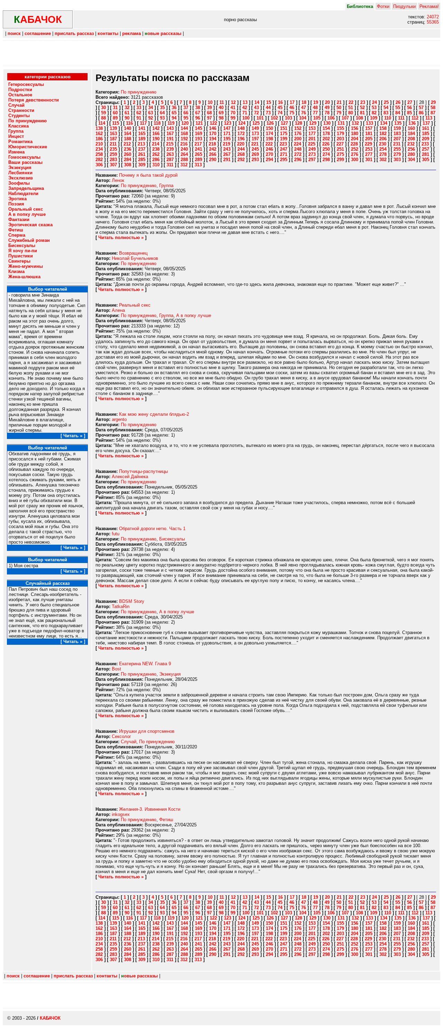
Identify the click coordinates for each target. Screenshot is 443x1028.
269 (255, 154)
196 (241, 138)
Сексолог (121, 736)
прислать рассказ (74, 33)
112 (415, 118)
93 (162, 118)
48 (315, 107)
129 (312, 123)
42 (244, 107)
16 (280, 102)
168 (184, 133)
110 (387, 118)
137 (426, 123)
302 (383, 159)
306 (99, 164)
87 (433, 112)
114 (101, 123)
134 (383, 123)
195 (226, 138)
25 (386, 102)
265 (198, 154)
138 (99, 128)
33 (138, 107)
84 (397, 112)
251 (340, 149)
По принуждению (138, 92)
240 (184, 149)
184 (411, 133)
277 (368, 154)
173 (255, 133)
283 (113, 159)
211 (113, 144)
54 (385, 107)
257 (425, 149)
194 (212, 138)
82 (374, 112)
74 (280, 112)
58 (433, 107)
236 (127, 149)
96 (197, 118)
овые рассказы (163, 33)
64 (162, 112)
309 (141, 164)
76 (303, 112)
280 (411, 154)
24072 (433, 16)
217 (198, 144)
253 (368, 149)
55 (397, 107)
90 (127, 118)
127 (284, 123)
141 (141, 128)
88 (103, 118)
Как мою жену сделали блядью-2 (154, 414)
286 (156, 159)
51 (350, 107)
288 (184, 159)
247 (283, 149)
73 (268, 112)
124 (241, 123)
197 (255, 138)
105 (316, 118)
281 (425, 154)
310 (156, 164)
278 (383, 154)
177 (312, 133)
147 (226, 128)
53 (374, 107)
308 (127, 164)
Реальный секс (135, 305)
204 (354, 138)
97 (209, 118)
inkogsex (121, 814)
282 (99, 159)
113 (428, 118)
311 (169, 164)
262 (156, 154)
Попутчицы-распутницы (143, 471)
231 (396, 144)
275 (340, 154)
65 (174, 112)
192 (184, 138)
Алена (118, 310)
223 (283, 144)
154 (326, 128)
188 (127, 138)
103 (288, 118)
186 (99, 138)
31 (115, 107)
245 (255, 149)
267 (226, 154)
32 (127, 107)
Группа (166, 185)
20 (327, 102)
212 (127, 144)
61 (127, 112)
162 (99, 133)
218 (212, 144)
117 (143, 123)
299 (340, 159)
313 (198, 164)
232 (411, 144)
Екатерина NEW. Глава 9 (145, 663)
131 (341, 123)
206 (383, 138)
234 (99, 149)
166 (156, 133)
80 (350, 112)
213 (141, 144)
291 (226, 159)
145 (198, 128)
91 (138, 118)
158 (383, 128)
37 (185, 107)
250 (326, 149)
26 (398, 102)
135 (397, 123)
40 (221, 107)
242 (212, 149)
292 (241, 159)
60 (115, 112)
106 (331, 118)
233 (425, 144)
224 (297, 144)
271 (283, 154)
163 (113, 133)
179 (340, 133)
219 (226, 144)
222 (269, 144)
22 (351, 102)
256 (411, 149)
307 (113, 164)
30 (103, 107)
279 (397, 154)
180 (354, 133)
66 (185, 112)
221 (255, 144)
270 (269, 154)
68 (209, 112)
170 (212, 133)
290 (212, 159)
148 (241, 128)
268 (241, 154)
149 (255, 128)
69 (221, 112)
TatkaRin (120, 606)
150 (269, 128)
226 (325, 144)
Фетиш (166, 819)
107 (345, 118)
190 (156, 138)
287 (170, 159)
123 (227, 123)
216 (184, 144)
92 (150, 118)
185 (425, 133)
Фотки (383, 6)
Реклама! (429, 6)
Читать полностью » (121, 237)
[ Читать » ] (73, 435)
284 (127, 159)
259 (113, 154)
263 (170, 154)
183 (397, 133)
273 (312, 154)
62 (138, 112)
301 (368, 159)
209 (425, 138)
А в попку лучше (193, 315)
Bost (116, 668)
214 (155, 144)
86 (421, 112)
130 (327, 123)
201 (312, 138)
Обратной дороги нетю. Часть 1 (152, 528)
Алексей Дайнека (130, 476)
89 (115, 118)
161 (425, 128)
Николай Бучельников (135, 258)
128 (298, 123)
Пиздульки (404, 6)
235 (113, 149)
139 (113, 128)
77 (315, 112)
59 (103, 112)
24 (374, 102)
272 (297, 154)
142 (156, 128)
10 (210, 102)
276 (354, 154)
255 (397, 149)
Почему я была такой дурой (148, 175)
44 (268, 107)
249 (312, 149)
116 (129, 123)
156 (354, 128)
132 (355, 123)
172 (241, 133)
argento (119, 419)
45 (280, 107)
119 (171, 123)
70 (232, 112)
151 (283, 128)
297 (312, 159)
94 (174, 118)
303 (397, 159)
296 (297, 159)
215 (169, 144)
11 (221, 102)
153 (312, 128)
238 (156, 149)
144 (184, 128)
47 (303, 107)
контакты (108, 33)
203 (340, 138)
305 (425, 159)
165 (141, 133)
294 (269, 159)
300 (354, 159)
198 (269, 138)
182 (383, 133)
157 (368, 128)
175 (283, 133)
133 (369, 123)
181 (368, 133)
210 (99, 144)
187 (113, 138)
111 (401, 118)
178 (326, 133)
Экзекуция (170, 674)
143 (170, 128)
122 (213, 123)
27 (409, 102)
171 (226, 133)
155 (340, 128)
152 (297, 128)
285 (141, 159)
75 (291, 112)
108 (359, 118)
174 (269, 133)
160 (411, 128)
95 (185, 118)
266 (212, 154)
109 (373, 118)
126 (270, 123)
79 (338, 112)
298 (326, 159)
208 (411, 138)
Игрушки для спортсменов (146, 731)
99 (232, 118)
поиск (14, 33)
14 (256, 102)
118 (157, 123)
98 (221, 118)
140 (127, 128)
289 (198, 159)
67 (197, 112)
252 (354, 149)
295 (283, 159)
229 (368, 144)
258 (99, 154)
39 (209, 107)
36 (174, 107)
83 (385, 112)
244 (241, 149)
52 (362, 107)
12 (233, 102)
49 (327, 107)
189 (141, 138)
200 (297, 138)
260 (127, 154)
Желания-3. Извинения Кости (149, 809)
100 (246, 118)
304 (411, 159)
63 (150, 112)
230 (382, 144)
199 (283, 138)
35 (162, 107)
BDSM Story (131, 601)
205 (368, 138)
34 (150, 107)
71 (244, 112)
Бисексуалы (172, 539)
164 (127, 133)
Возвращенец (133, 253)
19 (315, 102)
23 (362, 102)
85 (409, 112)
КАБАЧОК (50, 1018)
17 (292, 102)
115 (115, 123)
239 (170, 149)
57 (421, 107)
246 (269, 149)
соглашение (38, 33)
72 (256, 112)
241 (198, 149)
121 (199, 123)
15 (268, 102)
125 (256, 123)
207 (397, 138)
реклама (131, 33)
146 (212, 128)
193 (198, 138)
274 (326, 154)
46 (291, 107)
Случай (128, 741)
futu (115, 533)
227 (340, 144)
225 (311, 144)
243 (226, 149)
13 (245, 102)
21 (339, 102)
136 (412, 123)
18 (303, 102)
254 (383, 149)
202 (326, 138)
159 (397, 128)
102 (274, 118)
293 (255, 159)
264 (184, 154)
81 (362, 112)
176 (297, 133)
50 (338, 107)
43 (256, 107)
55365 (433, 22)
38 (197, 107)
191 (170, 138)
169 (198, 133)
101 (260, 118)
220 (240, 144)
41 (232, 107)
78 (327, 112)
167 (170, 133)
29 (433, 102)
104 (302, 118)
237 (141, 149)
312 (184, 164)
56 (409, 107)
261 (141, 154)
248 (297, 149)
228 (354, 144)
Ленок (118, 180)
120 (185, 123)
